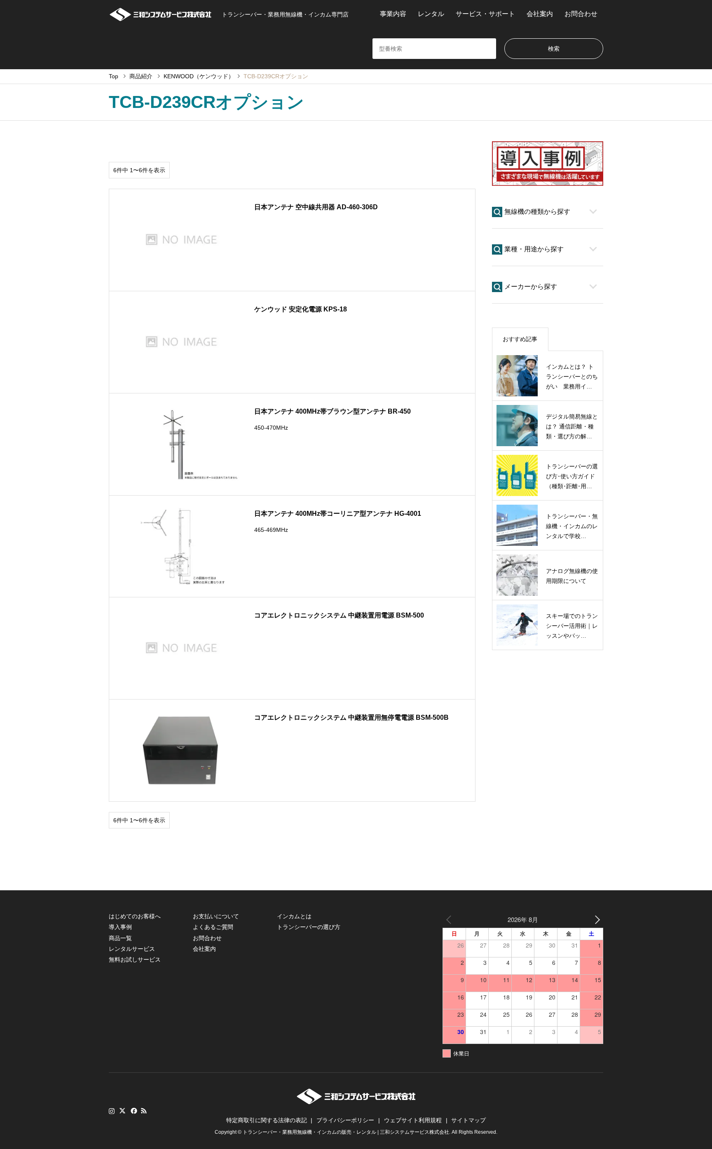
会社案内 (540, 13)
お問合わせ (580, 13)
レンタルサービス (132, 948)
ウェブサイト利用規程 (413, 1120)
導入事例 (120, 927)
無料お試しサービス (135, 959)
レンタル (431, 13)
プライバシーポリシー (345, 1120)
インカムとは (294, 916)
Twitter (122, 1111)
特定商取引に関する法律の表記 (266, 1120)
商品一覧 (120, 938)
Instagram (112, 1111)
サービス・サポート (485, 13)
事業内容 (393, 13)
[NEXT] (595, 919)
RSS (144, 1111)
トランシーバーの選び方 (308, 927)
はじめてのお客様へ (135, 916)
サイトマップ (468, 1120)
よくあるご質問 (213, 927)
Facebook (133, 1111)
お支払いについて (216, 916)
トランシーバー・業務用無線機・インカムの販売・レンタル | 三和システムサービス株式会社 (346, 1132)
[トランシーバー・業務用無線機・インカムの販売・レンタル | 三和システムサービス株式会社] (160, 14)
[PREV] (450, 919)
